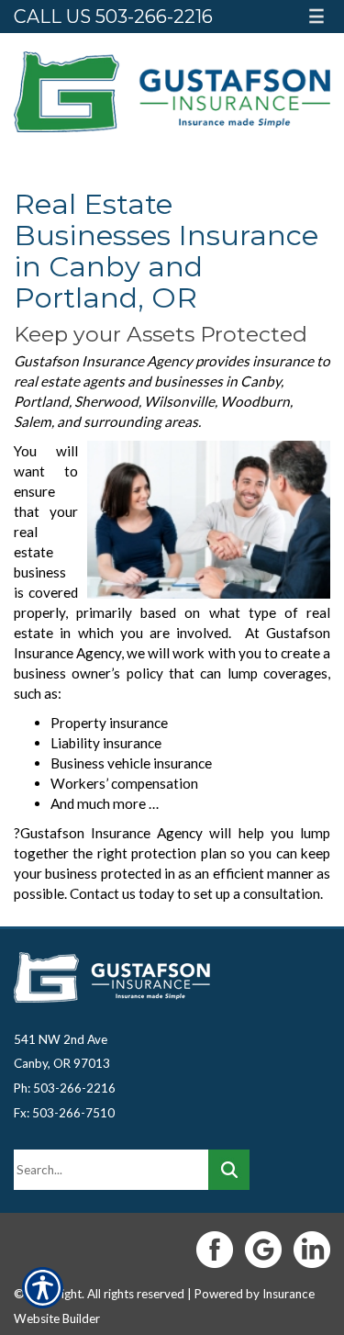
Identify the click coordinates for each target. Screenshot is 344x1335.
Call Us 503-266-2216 (113, 17)
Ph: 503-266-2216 (65, 1088)
